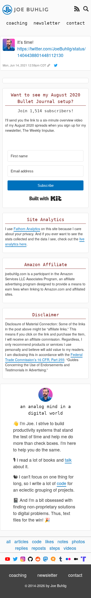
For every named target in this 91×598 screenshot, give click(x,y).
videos (70, 548)
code (61, 483)
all (8, 541)
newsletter (46, 23)
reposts (39, 548)
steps (55, 548)
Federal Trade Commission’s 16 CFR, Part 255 (44, 357)
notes (63, 541)
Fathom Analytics (27, 228)
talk (68, 460)
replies (21, 548)
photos (78, 541)
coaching (16, 23)
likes (49, 541)
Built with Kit (45, 198)
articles (21, 541)
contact (75, 23)
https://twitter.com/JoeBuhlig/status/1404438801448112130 (51, 51)
